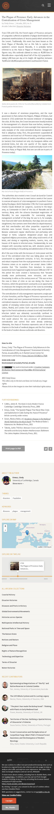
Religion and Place (9, 645)
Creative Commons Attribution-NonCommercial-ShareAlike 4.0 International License (26, 370)
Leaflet (40, 547)
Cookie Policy (10, 777)
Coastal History (8, 594)
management (25, 511)
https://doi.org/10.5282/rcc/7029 (34, 356)
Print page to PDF (13, 448)
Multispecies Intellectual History (15, 623)
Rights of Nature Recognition (14, 651)
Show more (17, 483)
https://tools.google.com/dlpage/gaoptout (18, 784)
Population (17, 498)
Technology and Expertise (12, 656)
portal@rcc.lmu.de (43, 792)
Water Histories (8, 668)
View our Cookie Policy (11, 795)
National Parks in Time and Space (15, 628)
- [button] (5, 530)
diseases (6, 511)
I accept (9, 800)
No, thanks (10, 807)
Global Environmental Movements (16, 611)
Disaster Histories (9, 600)
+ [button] (5, 526)
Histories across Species (12, 617)
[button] (46, 449)
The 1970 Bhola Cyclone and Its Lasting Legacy (29, 696)
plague (15, 511)
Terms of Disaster (9, 662)
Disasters (6, 498)
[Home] (6, 6)
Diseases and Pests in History (14, 606)
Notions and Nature (10, 639)
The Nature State (9, 634)
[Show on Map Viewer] (27, 532)
